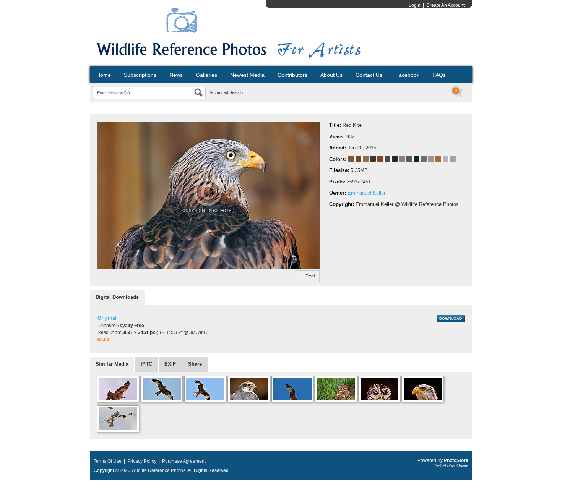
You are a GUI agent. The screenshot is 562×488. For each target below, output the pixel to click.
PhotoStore (456, 460)
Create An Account (445, 5)
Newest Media (247, 75)
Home (103, 75)
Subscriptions (140, 75)
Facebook (407, 75)
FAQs (439, 75)
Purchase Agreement (184, 461)
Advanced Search (226, 92)
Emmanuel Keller (366, 193)
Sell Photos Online (451, 465)
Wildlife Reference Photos (158, 470)
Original (107, 318)
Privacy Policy (141, 461)
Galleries (206, 75)
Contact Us (369, 75)
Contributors (292, 75)
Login (415, 5)
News (176, 75)
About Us (331, 75)
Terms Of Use (108, 461)
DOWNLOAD (450, 318)
